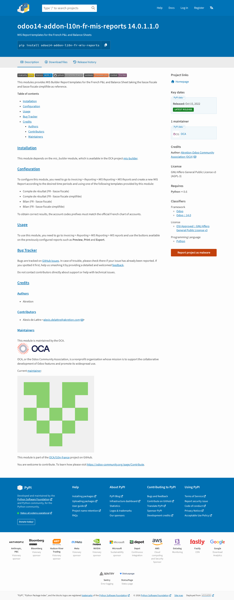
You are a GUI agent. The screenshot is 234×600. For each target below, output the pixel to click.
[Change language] (212, 8)
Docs (172, 8)
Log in (184, 8)
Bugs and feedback (157, 496)
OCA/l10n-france (59, 457)
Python (180, 241)
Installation (30, 101)
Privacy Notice (193, 511)
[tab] (29, 62)
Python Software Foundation (33, 499)
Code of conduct (194, 506)
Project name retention (85, 511)
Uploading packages (83, 501)
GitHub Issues (50, 261)
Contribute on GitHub (159, 501)
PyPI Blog (115, 496)
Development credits (158, 515)
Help (160, 8)
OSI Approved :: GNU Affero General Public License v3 (193, 228)
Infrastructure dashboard (123, 501)
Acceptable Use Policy (197, 515)
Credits (27, 122)
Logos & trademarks (121, 511)
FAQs (75, 515)
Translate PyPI (155, 506)
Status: (34, 513)
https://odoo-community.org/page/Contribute (115, 465)
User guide (78, 506)
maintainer (34, 371)
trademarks (87, 595)
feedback (118, 265)
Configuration (31, 106)
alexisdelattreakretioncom (62, 320)
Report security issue (196, 501)
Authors (33, 126)
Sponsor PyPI (154, 511)
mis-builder (130, 158)
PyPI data (178, 97)
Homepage (182, 82)
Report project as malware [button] (194, 253)
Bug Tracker (30, 117)
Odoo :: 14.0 (183, 215)
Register (199, 8)
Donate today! (26, 521)
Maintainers (35, 137)
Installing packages (82, 496)
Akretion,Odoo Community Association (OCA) (192, 155)
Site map (178, 595)
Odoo (179, 211)
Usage (26, 111)
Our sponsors (117, 515)
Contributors (36, 132)
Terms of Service (194, 496)
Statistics (115, 506)
